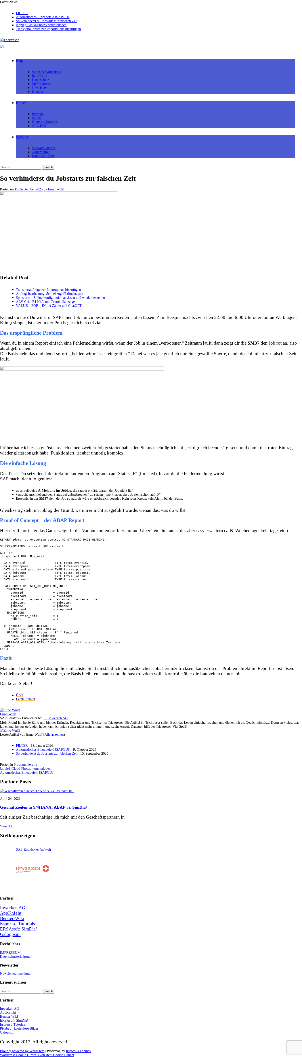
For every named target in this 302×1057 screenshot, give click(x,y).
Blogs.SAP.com (43, 156)
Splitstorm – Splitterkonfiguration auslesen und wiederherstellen (60, 297)
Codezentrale (41, 152)
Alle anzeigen (54, 734)
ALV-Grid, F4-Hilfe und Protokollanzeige (45, 301)
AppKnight (10, 912)
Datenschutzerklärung (15, 956)
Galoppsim (10, 934)
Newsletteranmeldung (15, 973)
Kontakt (37, 92)
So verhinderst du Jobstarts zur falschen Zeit (46, 21)
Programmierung (25, 764)
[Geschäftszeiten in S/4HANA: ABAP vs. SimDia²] (37, 791)
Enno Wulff (56, 189)
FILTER (22, 13)
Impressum (39, 76)
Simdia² (37, 118)
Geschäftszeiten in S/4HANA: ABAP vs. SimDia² (43, 807)
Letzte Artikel (25, 699)
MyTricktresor (42, 84)
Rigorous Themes (78, 1051)
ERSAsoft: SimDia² (18, 928)
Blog (19, 61)
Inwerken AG (58, 718)
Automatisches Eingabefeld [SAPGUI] (43, 17)
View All (6, 826)
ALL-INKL (40, 126)
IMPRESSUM (10, 952)
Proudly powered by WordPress (22, 1051)
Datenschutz (40, 80)
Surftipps (22, 137)
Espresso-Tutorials (44, 122)
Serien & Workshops (46, 72)
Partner (21, 103)
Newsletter (39, 88)
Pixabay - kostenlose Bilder (19, 1028)
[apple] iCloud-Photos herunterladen (41, 25)
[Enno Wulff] (10, 710)
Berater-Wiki (12, 918)
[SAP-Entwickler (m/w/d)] (32, 870)
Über (19, 695)
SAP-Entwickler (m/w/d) (33, 849)
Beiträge (38, 114)
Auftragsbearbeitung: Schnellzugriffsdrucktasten (49, 293)
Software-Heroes (43, 148)
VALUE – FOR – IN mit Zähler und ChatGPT (49, 305)
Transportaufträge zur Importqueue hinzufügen (48, 29)
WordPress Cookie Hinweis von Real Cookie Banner (37, 1055)
